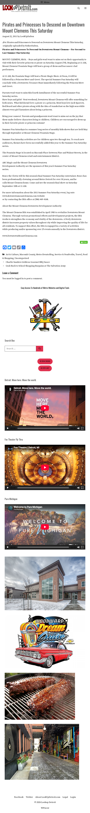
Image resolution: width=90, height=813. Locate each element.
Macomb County (27, 254)
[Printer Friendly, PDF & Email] (84, 242)
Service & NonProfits (64, 254)
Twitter (29, 797)
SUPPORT (45, 368)
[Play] (8, 428)
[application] (45, 408)
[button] (78, 8)
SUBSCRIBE (45, 361)
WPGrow (45, 808)
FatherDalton (31, 45)
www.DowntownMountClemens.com (19, 235)
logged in (19, 278)
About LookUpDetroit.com (47, 797)
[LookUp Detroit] (20, 8)
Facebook (18, 797)
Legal (65, 797)
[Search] (39, 349)
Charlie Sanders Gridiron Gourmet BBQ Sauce (28, 262)
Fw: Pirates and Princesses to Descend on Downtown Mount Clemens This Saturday (43, 42)
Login (73, 797)
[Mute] (78, 428)
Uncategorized (22, 258)
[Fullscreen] (82, 428)
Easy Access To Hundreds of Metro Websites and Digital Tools (45, 287)
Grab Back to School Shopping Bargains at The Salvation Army (36, 266)
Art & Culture (12, 254)
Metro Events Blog (45, 254)
